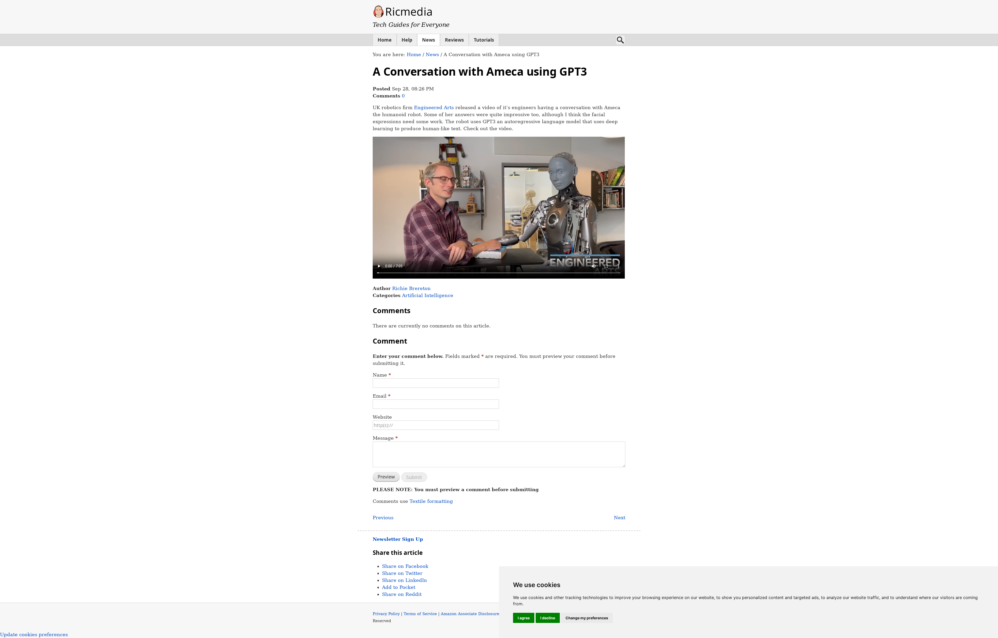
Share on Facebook (405, 566)
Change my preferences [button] (587, 618)
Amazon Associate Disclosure (470, 613)
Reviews (454, 40)
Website (382, 417)
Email (381, 396)
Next (619, 517)
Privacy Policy (386, 613)
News (428, 40)
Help (407, 40)
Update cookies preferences (34, 634)
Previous (383, 517)
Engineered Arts (434, 107)
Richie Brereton (411, 288)
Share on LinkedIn (404, 580)
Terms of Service (420, 613)
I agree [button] (524, 618)
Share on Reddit (402, 594)
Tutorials (484, 40)
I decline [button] (547, 618)
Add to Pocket (398, 587)
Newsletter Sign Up (398, 539)
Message (385, 438)
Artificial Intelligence (427, 295)
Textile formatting (431, 501)
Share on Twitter (402, 573)
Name (382, 375)
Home (385, 40)
